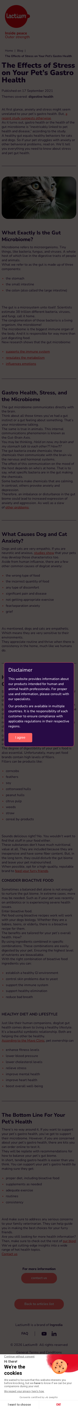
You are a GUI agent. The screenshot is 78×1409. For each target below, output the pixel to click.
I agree (20, 737)
